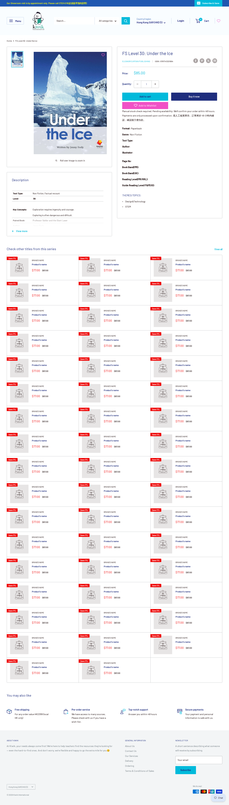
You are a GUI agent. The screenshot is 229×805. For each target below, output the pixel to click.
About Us (130, 746)
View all (218, 249)
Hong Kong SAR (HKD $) (18, 787)
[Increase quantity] (155, 84)
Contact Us (130, 750)
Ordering (129, 765)
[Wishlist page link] (218, 20)
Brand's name (38, 260)
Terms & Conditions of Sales (139, 770)
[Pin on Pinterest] (202, 60)
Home (9, 41)
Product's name (39, 264)
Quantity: (127, 84)
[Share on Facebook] (195, 60)
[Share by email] (214, 60)
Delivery (129, 760)
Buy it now (194, 96)
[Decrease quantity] (137, 84)
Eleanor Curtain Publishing (136, 61)
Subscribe (185, 770)
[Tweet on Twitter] (208, 60)
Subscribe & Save (210, 3)
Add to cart (145, 96)
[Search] (126, 20)
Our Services (131, 755)
